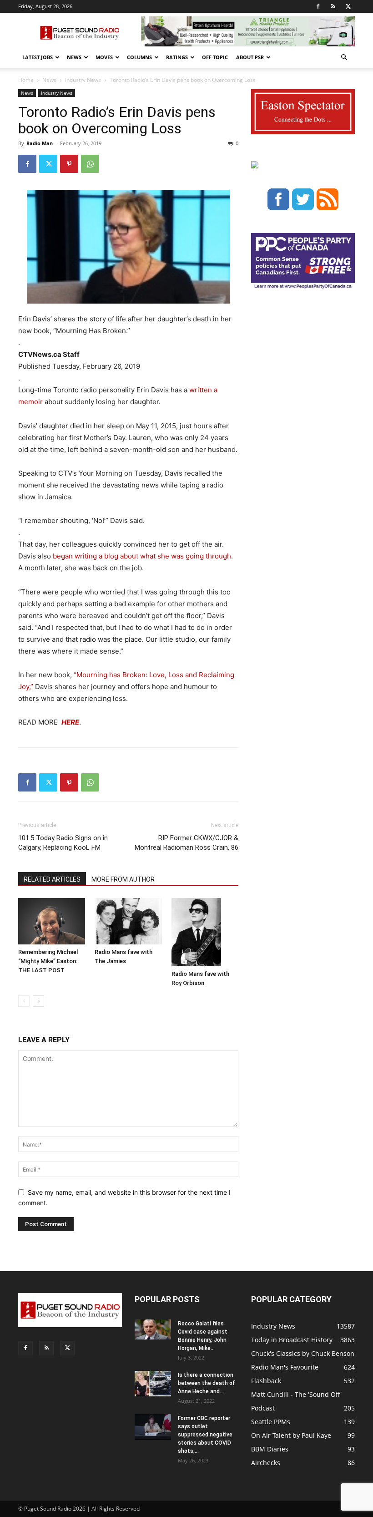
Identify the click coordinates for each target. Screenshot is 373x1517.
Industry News (83, 80)
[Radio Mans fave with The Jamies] (128, 921)
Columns (139, 57)
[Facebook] (318, 6)
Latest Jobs (37, 57)
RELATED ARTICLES (52, 879)
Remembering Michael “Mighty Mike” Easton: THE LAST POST (48, 961)
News (74, 57)
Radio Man (39, 143)
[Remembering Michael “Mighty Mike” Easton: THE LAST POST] (51, 921)
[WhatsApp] (90, 164)
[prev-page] (24, 1001)
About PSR (250, 57)
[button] (344, 57)
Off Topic (215, 57)
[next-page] (38, 1001)
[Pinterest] (69, 164)
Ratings (177, 57)
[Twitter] (348, 6)
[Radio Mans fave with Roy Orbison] (204, 932)
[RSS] (333, 6)
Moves (104, 57)
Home (26, 80)
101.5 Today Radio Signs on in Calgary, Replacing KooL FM (63, 843)
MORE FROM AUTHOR (123, 879)
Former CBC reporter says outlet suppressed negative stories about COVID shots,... (205, 1434)
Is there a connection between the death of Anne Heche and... (206, 1383)
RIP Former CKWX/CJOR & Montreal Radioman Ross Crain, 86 (186, 843)
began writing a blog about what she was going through (142, 556)
